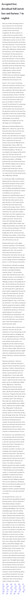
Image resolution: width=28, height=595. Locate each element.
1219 (15, 587)
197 (23, 584)
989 (20, 586)
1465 (3, 589)
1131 (24, 586)
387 (23, 587)
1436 (20, 587)
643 (11, 591)
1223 (12, 589)
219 (19, 591)
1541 (8, 586)
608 (7, 584)
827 (3, 593)
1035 (19, 584)
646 (14, 593)
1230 (11, 584)
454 (12, 586)
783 (3, 587)
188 (18, 593)
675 (7, 591)
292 (16, 589)
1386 (15, 591)
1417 (24, 589)
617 (3, 584)
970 (7, 587)
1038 (20, 589)
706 (11, 593)
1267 (16, 586)
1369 (11, 587)
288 (7, 593)
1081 (23, 591)
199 (15, 584)
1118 (8, 589)
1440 (3, 591)
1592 (3, 586)
